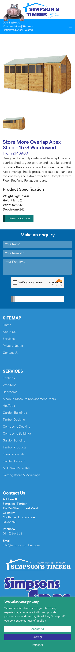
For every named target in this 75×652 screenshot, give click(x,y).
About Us (9, 332)
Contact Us (10, 353)
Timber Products (14, 447)
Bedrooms (10, 392)
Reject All (37, 645)
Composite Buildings (17, 433)
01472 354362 (12, 533)
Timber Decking (14, 420)
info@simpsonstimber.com (21, 545)
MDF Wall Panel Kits (16, 468)
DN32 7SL (9, 522)
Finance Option (19, 218)
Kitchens (9, 378)
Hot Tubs (9, 406)
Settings (37, 637)
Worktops (9, 385)
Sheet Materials (13, 454)
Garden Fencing (14, 440)
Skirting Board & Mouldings (21, 475)
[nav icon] (70, 26)
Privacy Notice (13, 346)
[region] (37, 624)
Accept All (37, 629)
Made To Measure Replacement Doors (29, 399)
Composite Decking (16, 427)
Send (35, 299)
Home (7, 325)
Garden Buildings (15, 413)
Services (9, 339)
